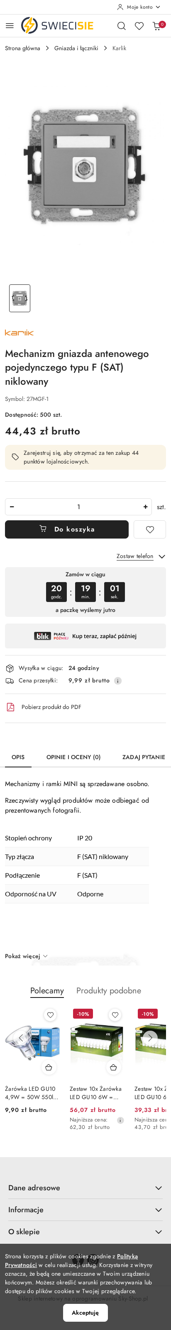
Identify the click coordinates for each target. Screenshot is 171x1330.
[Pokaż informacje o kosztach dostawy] (117, 680)
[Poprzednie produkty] (20, 1038)
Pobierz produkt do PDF (51, 707)
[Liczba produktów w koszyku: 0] (156, 26)
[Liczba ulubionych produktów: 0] (139, 26)
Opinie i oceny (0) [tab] (73, 757)
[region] (85, 591)
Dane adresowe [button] (34, 1187)
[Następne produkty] (150, 1038)
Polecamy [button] (47, 991)
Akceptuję (85, 1312)
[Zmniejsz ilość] (11, 507)
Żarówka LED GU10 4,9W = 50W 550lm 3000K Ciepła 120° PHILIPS (31, 1093)
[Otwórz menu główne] (10, 25)
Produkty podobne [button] (108, 991)
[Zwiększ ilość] (145, 507)
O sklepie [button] (24, 1231)
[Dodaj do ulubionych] (150, 529)
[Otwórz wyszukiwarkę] (121, 26)
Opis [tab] (18, 757)
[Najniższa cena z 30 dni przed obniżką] (120, 1120)
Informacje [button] (26, 1209)
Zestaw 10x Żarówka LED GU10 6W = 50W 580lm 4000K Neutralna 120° (96, 1093)
